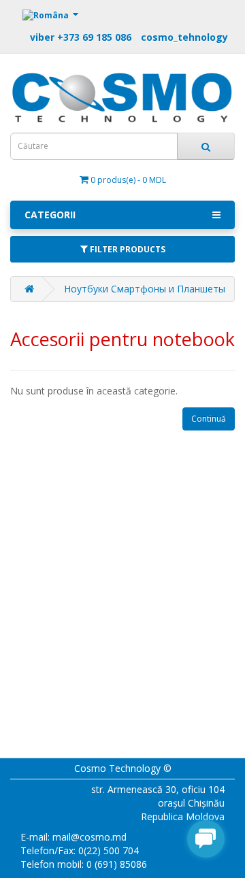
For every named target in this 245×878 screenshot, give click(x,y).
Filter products (126, 249)
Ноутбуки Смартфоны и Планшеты (144, 288)
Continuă (208, 418)
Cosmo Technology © (123, 768)
